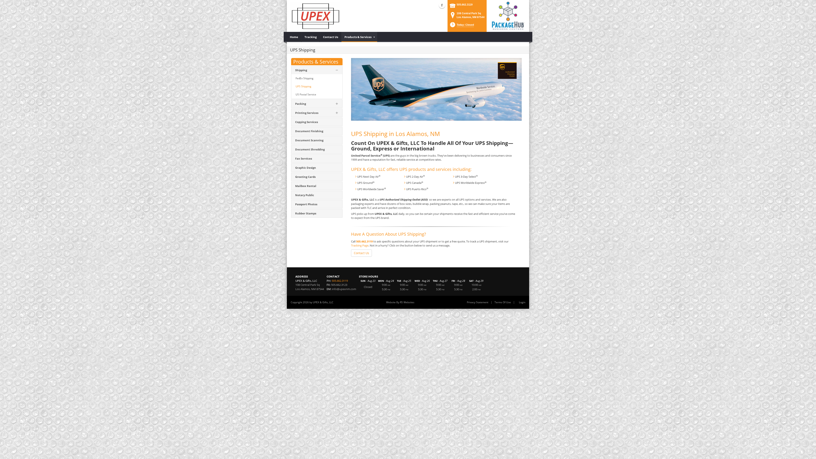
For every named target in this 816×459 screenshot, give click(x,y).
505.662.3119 (465, 4)
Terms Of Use (502, 302)
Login (522, 302)
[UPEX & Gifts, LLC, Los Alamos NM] (315, 16)
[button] (461, 26)
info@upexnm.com (344, 289)
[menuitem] (294, 37)
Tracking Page (359, 245)
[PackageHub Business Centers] (508, 15)
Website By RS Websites (400, 302)
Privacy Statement (477, 302)
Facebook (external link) (442, 5)
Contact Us (361, 253)
